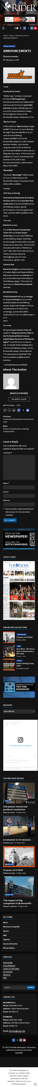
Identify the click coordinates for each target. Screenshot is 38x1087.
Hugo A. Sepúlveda (11, 906)
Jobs (5, 978)
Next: (16, 429)
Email (6, 492)
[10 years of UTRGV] (19, 856)
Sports (6, 931)
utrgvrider (17, 767)
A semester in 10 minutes (17, 839)
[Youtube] (35, 28)
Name (6, 483)
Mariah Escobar (10, 812)
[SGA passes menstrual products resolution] (19, 793)
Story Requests (9, 966)
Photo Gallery (9, 948)
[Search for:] (15, 988)
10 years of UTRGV (9, 637)
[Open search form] (20, 28)
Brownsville (9, 894)
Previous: (18, 419)
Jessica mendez (11, 56)
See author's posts (19, 399)
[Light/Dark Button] (16, 28)
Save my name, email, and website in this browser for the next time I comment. (19, 512)
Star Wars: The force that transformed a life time (9, 651)
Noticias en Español (11, 927)
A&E (19, 646)
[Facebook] (24, 28)
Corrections (8, 972)
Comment (7, 453)
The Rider (8, 767)
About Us (6, 975)
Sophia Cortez (9, 843)
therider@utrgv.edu (17, 1031)
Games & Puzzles (10, 944)
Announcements (9, 46)
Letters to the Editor (11, 969)
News (19, 660)
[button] (3, 28)
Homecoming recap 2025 (9, 664)
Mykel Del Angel (10, 873)
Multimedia (22, 634)
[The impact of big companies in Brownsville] (19, 886)
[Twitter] (28, 28)
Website (6, 500)
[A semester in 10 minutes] (19, 826)
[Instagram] (31, 28)
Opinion (6, 939)
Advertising (7, 962)
